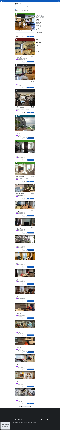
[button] (15, 9)
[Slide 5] (25, 130)
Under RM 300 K (40, 23)
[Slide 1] (23, 130)
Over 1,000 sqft (40, 29)
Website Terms (30, 422)
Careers (19, 422)
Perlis (36, 20)
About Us (13, 422)
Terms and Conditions (34, 422)
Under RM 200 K (37, 23)
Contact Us (22, 422)
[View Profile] (21, 39)
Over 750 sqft (37, 29)
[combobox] (27, 5)
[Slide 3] (24, 130)
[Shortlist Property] (33, 16)
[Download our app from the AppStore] (14, 419)
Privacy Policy (25, 422)
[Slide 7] (26, 130)
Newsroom (16, 422)
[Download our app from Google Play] (20, 419)
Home (16, 3)
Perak (38, 20)
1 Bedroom (37, 26)
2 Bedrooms (40, 26)
